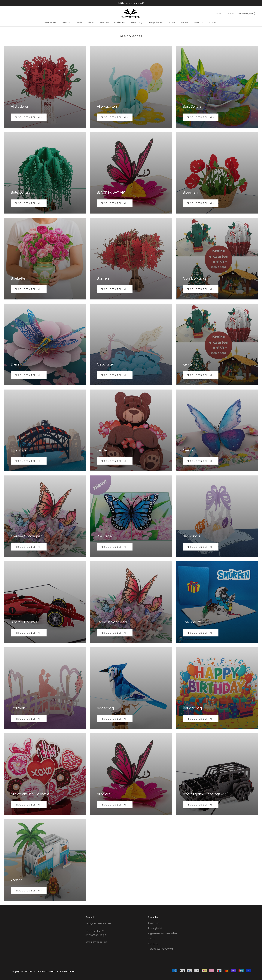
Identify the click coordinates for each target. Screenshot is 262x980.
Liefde (79, 22)
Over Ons (198, 22)
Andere (184, 22)
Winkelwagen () (246, 13)
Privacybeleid (155, 928)
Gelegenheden (155, 22)
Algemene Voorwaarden (162, 933)
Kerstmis (66, 22)
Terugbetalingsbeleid (160, 948)
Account (220, 13)
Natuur (172, 22)
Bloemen (104, 22)
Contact (213, 22)
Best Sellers (50, 22)
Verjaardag (136, 22)
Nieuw (91, 22)
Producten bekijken (29, 117)
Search (152, 938)
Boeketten (119, 22)
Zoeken (230, 13)
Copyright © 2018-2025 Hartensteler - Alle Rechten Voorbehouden (43, 971)
